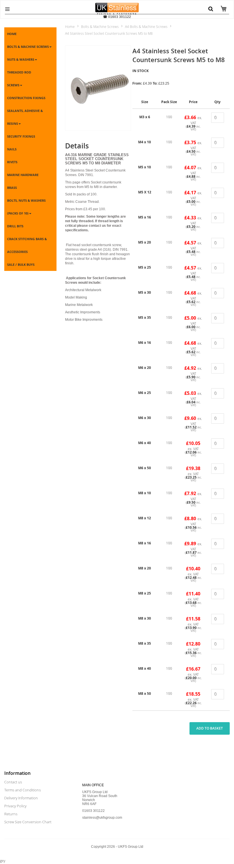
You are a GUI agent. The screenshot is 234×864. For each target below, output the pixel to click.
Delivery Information (21, 797)
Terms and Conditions (22, 789)
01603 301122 (119, 17)
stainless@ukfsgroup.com (102, 818)
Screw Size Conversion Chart (27, 821)
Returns (10, 813)
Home (70, 26)
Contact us (13, 782)
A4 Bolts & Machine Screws (146, 26)
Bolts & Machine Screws (100, 26)
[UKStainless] (117, 7)
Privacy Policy (15, 805)
